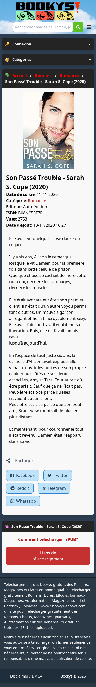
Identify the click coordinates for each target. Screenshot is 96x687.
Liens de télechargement (48, 556)
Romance (37, 200)
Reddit (22, 488)
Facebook (25, 475)
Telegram (56, 488)
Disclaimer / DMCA (26, 676)
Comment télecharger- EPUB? (48, 539)
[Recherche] (78, 27)
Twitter (60, 475)
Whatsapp (25, 501)
